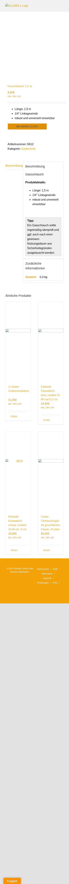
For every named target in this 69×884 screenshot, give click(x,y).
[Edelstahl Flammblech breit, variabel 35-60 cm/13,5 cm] (51, 341)
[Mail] (57, 597)
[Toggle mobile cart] (49, 5)
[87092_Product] (34, 46)
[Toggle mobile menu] (62, 5)
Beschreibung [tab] (13, 165)
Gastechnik (28, 148)
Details (14, 416)
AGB (55, 569)
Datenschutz (43, 569)
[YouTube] (51, 597)
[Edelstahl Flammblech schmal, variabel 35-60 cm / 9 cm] (18, 471)
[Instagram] (40, 597)
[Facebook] (46, 597)
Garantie (47, 578)
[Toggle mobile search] (55, 5)
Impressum (47, 573)
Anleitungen (43, 583)
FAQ (55, 583)
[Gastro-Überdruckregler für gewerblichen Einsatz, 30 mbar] (51, 471)
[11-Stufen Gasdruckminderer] (18, 341)
